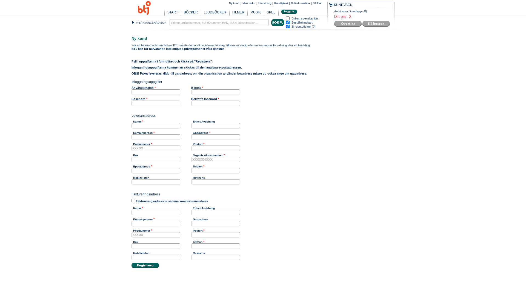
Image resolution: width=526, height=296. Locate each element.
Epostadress (141, 166)
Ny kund (234, 3)
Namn (137, 121)
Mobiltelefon (141, 177)
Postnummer (141, 144)
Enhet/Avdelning (204, 121)
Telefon (197, 166)
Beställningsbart (302, 22)
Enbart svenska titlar (305, 18)
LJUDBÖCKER (215, 12)
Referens (199, 177)
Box (135, 155)
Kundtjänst (281, 3)
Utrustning (264, 3)
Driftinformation (300, 3)
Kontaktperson (143, 132)
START (172, 12)
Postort (197, 144)
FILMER (238, 12)
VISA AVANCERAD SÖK (151, 22)
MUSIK (255, 12)
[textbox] (219, 22)
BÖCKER (191, 12)
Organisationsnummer (208, 155)
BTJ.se (317, 3)
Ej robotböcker (301, 26)
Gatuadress (200, 132)
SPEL (271, 12)
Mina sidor (248, 3)
